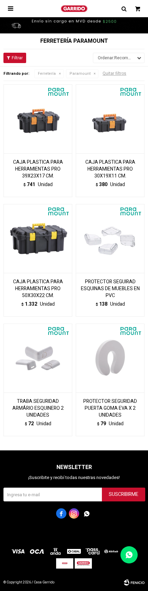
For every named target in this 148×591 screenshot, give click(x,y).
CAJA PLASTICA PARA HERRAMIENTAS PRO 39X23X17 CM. (38, 169)
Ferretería (47, 74)
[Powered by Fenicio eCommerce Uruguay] (134, 582)
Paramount (80, 74)
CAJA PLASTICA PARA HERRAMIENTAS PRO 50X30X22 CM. (38, 288)
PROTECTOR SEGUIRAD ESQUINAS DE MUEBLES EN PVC (110, 288)
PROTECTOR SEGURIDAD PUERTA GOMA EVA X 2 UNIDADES (110, 408)
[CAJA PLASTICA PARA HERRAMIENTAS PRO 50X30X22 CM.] (37, 238)
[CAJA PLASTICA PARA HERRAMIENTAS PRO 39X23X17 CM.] (37, 118)
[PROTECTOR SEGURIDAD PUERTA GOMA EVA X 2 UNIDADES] (110, 358)
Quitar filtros (114, 73)
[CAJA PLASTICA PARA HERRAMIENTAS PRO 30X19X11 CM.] (110, 118)
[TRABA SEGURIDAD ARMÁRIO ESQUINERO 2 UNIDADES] (37, 358)
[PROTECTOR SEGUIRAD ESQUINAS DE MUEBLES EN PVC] (110, 238)
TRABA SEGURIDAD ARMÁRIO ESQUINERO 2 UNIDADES (38, 408)
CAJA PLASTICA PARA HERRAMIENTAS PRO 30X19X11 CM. (110, 169)
